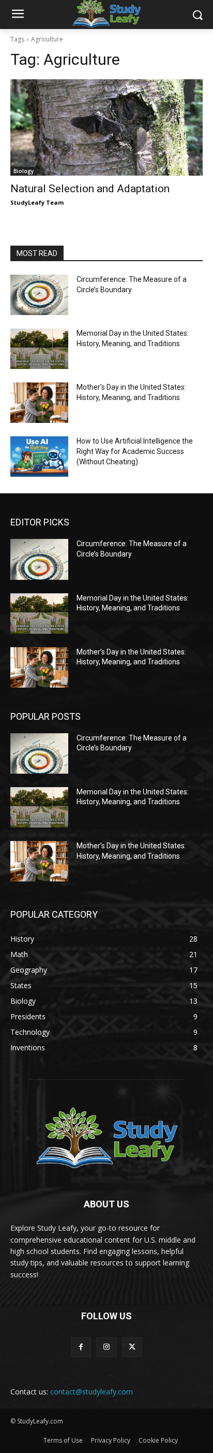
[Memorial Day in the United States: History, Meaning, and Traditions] (39, 349)
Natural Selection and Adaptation (90, 188)
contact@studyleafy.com (91, 1392)
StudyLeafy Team (37, 202)
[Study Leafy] (106, 1137)
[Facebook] (81, 1347)
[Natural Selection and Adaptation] (106, 127)
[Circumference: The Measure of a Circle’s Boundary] (39, 295)
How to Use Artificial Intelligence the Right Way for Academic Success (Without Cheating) (135, 451)
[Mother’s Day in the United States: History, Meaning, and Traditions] (39, 402)
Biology (23, 171)
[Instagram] (106, 1347)
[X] (132, 1347)
